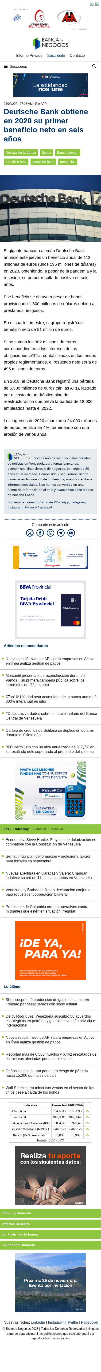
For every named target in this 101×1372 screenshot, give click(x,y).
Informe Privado (29, 55)
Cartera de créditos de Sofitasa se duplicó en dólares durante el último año (50, 732)
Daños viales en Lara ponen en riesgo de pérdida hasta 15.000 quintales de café (47, 1073)
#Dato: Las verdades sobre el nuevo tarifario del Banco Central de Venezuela (51, 716)
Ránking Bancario (16, 1213)
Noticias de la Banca (21, 152)
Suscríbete (56, 55)
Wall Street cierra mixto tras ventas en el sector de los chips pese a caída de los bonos (50, 1090)
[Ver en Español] (97, 4)
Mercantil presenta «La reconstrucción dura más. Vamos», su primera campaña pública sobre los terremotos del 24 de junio (46, 680)
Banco (46, 152)
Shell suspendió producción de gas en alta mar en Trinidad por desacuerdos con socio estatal (47, 1002)
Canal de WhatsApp (54, 502)
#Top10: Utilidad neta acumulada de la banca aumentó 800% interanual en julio (51, 699)
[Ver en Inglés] (91, 4)
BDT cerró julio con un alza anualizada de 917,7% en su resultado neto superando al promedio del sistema (50, 749)
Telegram (78, 502)
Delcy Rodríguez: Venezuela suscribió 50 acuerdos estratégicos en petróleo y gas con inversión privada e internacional (50, 1020)
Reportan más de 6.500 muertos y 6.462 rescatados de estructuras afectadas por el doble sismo (51, 1056)
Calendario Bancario (18, 1245)
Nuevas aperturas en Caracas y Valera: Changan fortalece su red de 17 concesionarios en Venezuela (49, 875)
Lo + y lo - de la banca (20, 1234)
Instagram (15, 507)
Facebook (45, 507)
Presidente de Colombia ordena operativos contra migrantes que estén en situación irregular (47, 909)
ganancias (67, 161)
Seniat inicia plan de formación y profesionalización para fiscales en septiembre (48, 858)
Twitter (29, 507)
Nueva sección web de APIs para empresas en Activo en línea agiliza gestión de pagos (50, 661)
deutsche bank (43, 161)
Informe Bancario (16, 1224)
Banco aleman (67, 152)
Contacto (77, 55)
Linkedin (38, 1322)
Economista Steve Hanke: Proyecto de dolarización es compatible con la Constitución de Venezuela (51, 842)
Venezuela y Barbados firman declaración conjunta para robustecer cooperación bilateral (48, 892)
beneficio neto (16, 161)
